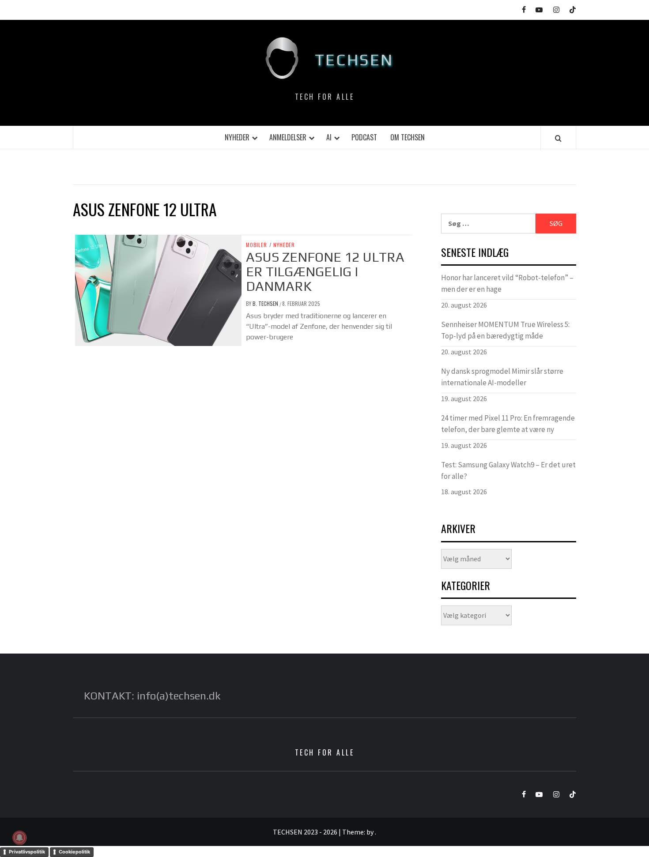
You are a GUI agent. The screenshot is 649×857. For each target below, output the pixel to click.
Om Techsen (407, 137)
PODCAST (364, 137)
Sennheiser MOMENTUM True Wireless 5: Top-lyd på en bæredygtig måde (505, 330)
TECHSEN (354, 59)
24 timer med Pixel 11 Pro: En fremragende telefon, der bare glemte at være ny (508, 423)
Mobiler (256, 245)
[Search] (558, 138)
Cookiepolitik (74, 852)
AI (329, 137)
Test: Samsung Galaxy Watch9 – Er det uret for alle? (508, 470)
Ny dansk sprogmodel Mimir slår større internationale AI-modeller (502, 376)
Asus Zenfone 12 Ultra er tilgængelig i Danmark (325, 271)
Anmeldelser (287, 137)
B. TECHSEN (266, 303)
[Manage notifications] (19, 838)
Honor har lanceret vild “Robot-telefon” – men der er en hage (507, 283)
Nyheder (237, 137)
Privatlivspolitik (27, 852)
